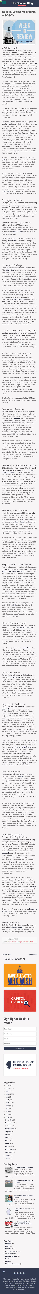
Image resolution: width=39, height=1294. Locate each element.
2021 (7, 1100)
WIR (31, 942)
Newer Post (6, 954)
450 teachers (18, 232)
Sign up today (16, 927)
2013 (7, 1159)
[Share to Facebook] (14, 939)
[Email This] (8, 939)
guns (7, 1261)
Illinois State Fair (13, 677)
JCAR (4, 160)
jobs (6, 1246)
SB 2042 (21, 776)
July (6, 1134)
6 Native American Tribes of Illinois (24, 1209)
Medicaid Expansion (12, 1264)
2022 (7, 1097)
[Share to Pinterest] (17, 939)
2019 (7, 1106)
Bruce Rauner (12, 942)
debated (5, 853)
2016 (7, 1114)
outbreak (5, 709)
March (7, 1146)
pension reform (11, 1256)
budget (20, 942)
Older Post (33, 954)
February (8, 1149)
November (9, 1123)
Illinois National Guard (24, 628)
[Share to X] (12, 939)
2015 (7, 1117)
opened (17, 418)
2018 (7, 1109)
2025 (7, 1088)
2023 (7, 1094)
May (7, 1140)
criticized (11, 241)
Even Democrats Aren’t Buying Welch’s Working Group (22, 1223)
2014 (7, 1156)
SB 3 (14, 605)
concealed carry (11, 1251)
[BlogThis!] (10, 939)
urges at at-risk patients (21, 747)
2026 (8, 1085)
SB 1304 (21, 344)
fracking (8, 1259)
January (8, 1152)
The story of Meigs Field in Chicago (23, 1181)
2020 (8, 1103)
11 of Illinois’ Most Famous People (23, 1196)
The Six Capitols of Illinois (23, 1167)
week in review (10, 1254)
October (8, 1126)
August (8, 1132)
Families (8, 1249)
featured (27, 942)
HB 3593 (33, 887)
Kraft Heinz (19, 522)
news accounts (19, 299)
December (9, 1120)
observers (6, 191)
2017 (7, 1112)
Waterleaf (10, 270)
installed (26, 648)
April (7, 1143)
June (7, 1137)
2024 (8, 1091)
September (9, 1129)
